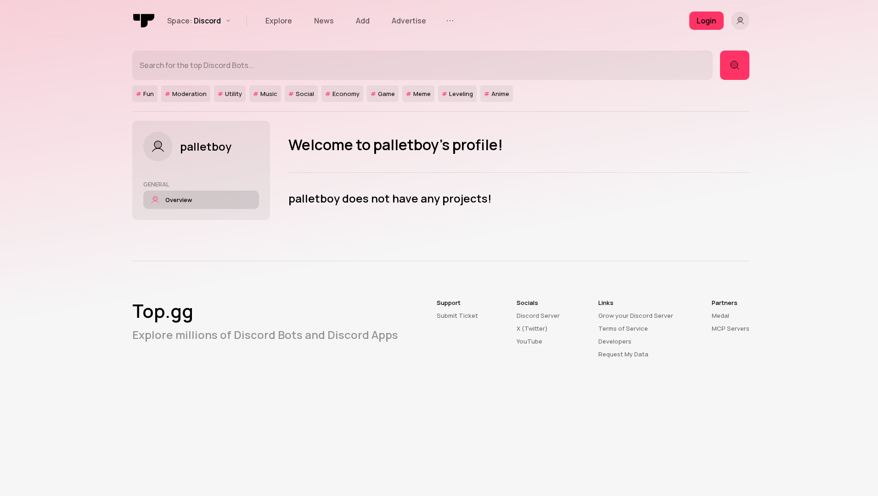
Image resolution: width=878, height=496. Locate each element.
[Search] (734, 65)
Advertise (409, 21)
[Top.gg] (144, 21)
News (324, 21)
